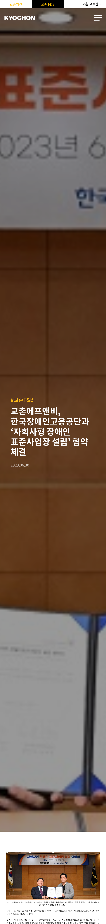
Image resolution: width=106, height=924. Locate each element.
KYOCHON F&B (19, 18)
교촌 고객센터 (92, 4)
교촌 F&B (48, 4)
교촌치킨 (16, 4)
